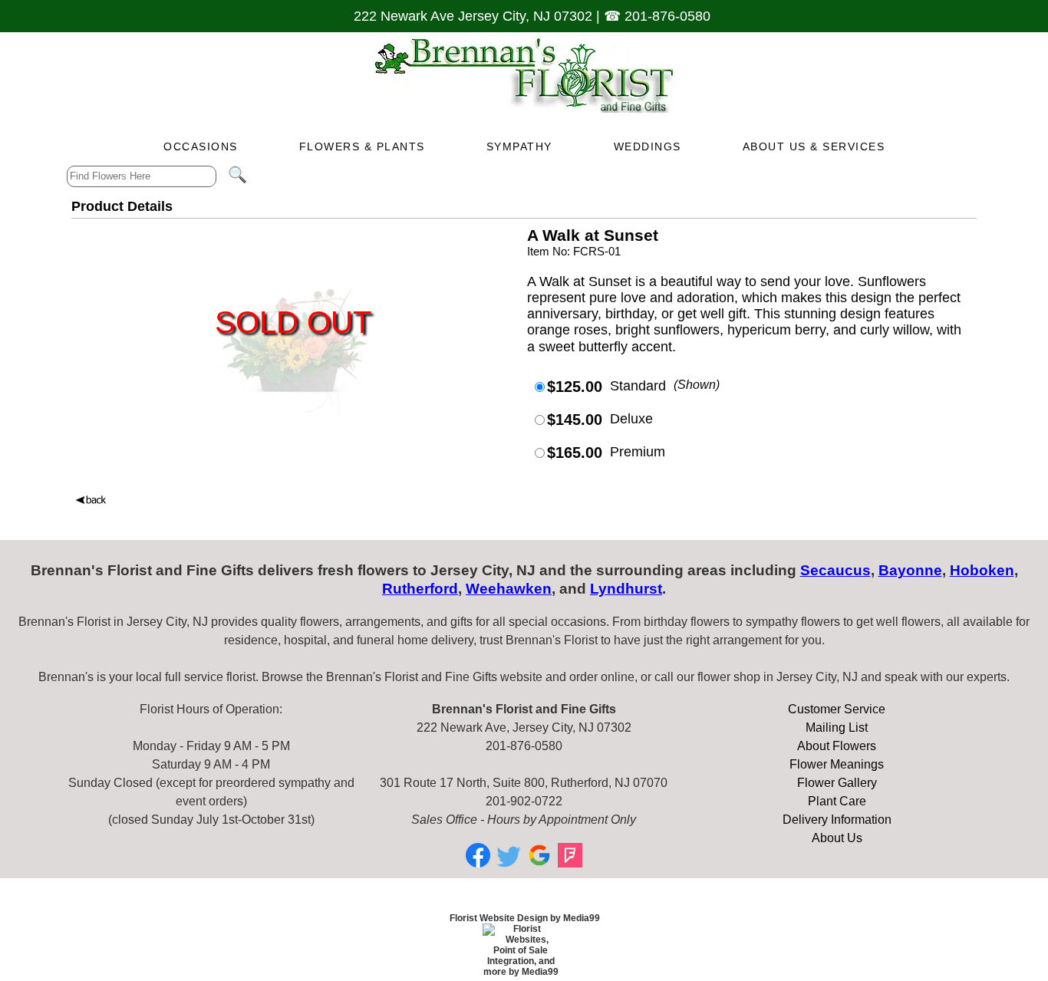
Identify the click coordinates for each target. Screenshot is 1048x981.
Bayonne (910, 570)
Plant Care (837, 801)
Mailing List (837, 727)
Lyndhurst (626, 589)
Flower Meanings (836, 764)
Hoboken (982, 570)
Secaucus (835, 570)
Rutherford (420, 589)
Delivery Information (837, 819)
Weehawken (509, 589)
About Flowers (836, 745)
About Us (837, 837)
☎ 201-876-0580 (657, 16)
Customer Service (836, 709)
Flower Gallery (837, 782)
